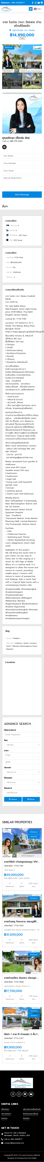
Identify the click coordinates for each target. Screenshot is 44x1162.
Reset (32, 799)
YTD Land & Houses (25, 1155)
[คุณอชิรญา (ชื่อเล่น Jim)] (22, 113)
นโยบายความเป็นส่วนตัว (32, 1109)
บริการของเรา (6, 1113)
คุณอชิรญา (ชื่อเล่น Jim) (15, 138)
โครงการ (8, 788)
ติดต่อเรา (26, 1118)
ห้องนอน (8, 777)
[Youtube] (39, 3)
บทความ (4, 1118)
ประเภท (7, 767)
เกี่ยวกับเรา (5, 1109)
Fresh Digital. (32, 1158)
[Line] (42, 3)
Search (14, 799)
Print (22, 38)
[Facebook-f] (33, 3)
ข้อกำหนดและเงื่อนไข (30, 1113)
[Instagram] (36, 3)
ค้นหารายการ (10, 730)
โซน (6, 740)
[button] (31, 9)
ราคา (6, 750)
